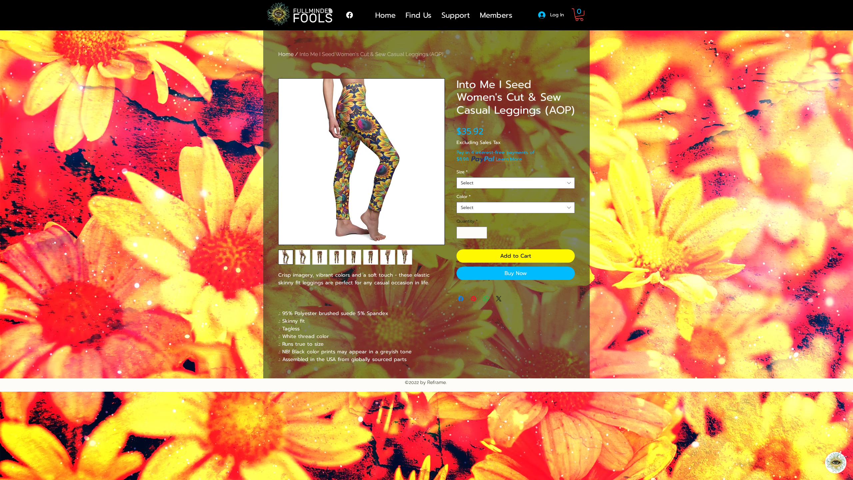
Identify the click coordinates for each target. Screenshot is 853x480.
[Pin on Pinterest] (473, 299)
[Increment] (482, 232)
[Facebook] (349, 15)
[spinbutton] (471, 232)
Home (286, 54)
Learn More (509, 159)
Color (463, 196)
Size (462, 172)
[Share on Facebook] (461, 299)
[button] (579, 14)
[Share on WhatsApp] (486, 299)
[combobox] (515, 183)
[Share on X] (499, 299)
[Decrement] (461, 232)
